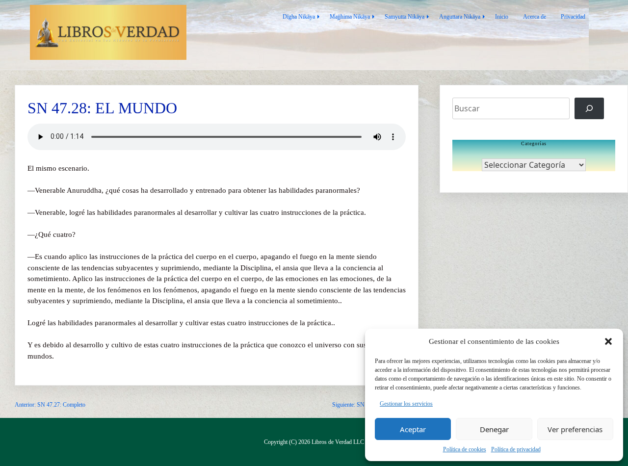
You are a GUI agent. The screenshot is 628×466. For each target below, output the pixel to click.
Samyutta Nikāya (404, 16)
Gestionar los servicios (406, 403)
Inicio (501, 16)
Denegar (494, 429)
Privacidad (573, 16)
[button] (608, 341)
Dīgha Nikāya (299, 16)
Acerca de (534, 16)
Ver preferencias (575, 429)
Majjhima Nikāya (350, 16)
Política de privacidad (516, 449)
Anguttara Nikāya (459, 16)
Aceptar (413, 429)
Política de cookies (464, 449)
